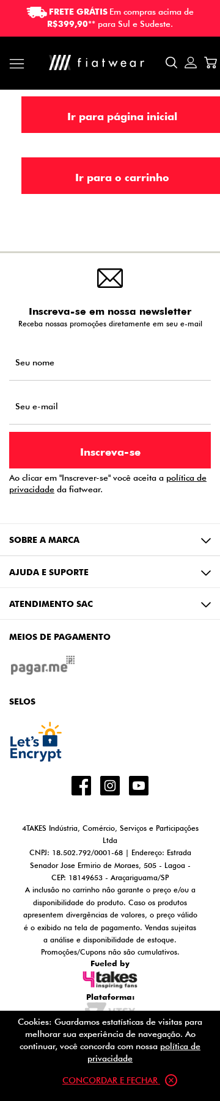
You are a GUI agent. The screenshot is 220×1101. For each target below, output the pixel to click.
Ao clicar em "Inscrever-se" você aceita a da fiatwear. (108, 483)
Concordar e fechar (111, 1080)
